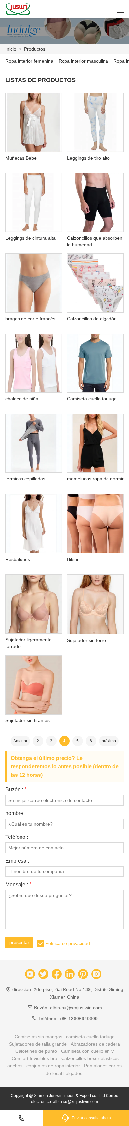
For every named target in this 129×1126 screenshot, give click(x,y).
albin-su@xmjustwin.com (76, 1007)
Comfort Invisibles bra (34, 1058)
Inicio (10, 49)
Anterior (20, 741)
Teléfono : (16, 837)
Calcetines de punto (36, 1051)
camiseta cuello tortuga (90, 1036)
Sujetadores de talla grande (38, 1044)
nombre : (15, 813)
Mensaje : (18, 884)
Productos (34, 49)
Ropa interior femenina (29, 61)
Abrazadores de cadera (95, 1044)
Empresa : (17, 861)
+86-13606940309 (78, 1018)
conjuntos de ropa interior (53, 1065)
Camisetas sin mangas (38, 1036)
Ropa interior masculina (83, 61)
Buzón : (15, 789)
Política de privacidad (67, 943)
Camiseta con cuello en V (87, 1051)
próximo (109, 741)
